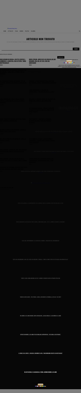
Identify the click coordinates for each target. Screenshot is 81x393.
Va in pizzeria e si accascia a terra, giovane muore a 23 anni (40, 372)
